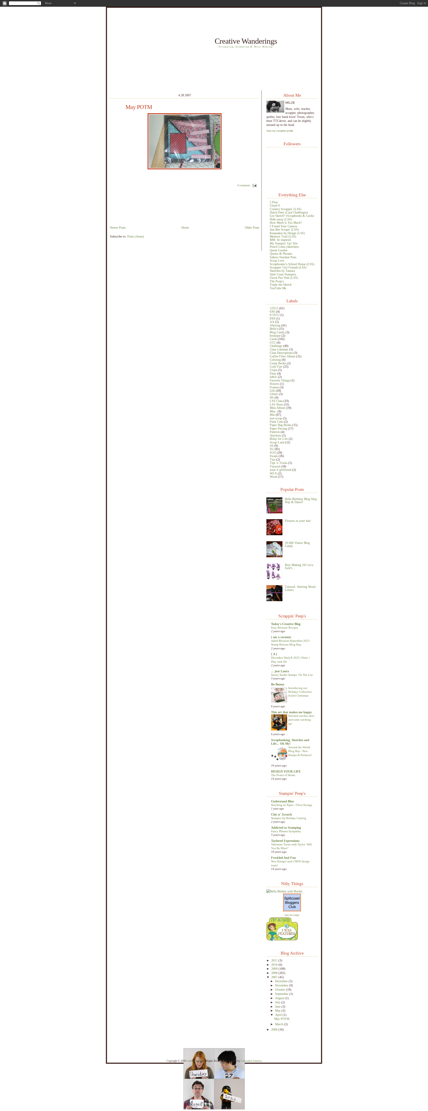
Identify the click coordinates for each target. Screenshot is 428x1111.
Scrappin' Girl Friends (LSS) (288, 267)
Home (185, 227)
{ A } (274, 654)
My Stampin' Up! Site (284, 243)
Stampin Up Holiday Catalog (288, 818)
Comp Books (278, 363)
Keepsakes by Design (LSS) (287, 233)
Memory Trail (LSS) (283, 236)
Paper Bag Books (280, 425)
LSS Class (276, 401)
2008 (274, 973)
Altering (275, 325)
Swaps (274, 456)
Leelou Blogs (194, 1060)
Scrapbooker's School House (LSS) (292, 264)
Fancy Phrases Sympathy (286, 831)
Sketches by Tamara (282, 271)
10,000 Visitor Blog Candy (297, 544)
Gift (272, 390)
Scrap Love (277, 260)
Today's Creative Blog (285, 624)
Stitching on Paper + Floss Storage (291, 805)
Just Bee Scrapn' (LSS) (284, 229)
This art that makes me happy (291, 712)
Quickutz (275, 435)
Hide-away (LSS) (281, 219)
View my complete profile (279, 130)
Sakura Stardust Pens (283, 257)
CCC (273, 342)
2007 (274, 977)
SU (272, 449)
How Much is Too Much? (286, 222)
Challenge (276, 346)
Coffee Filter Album (282, 356)
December (282, 981)
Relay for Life (279, 439)
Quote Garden (278, 250)
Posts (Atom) (135, 236)
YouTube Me (278, 288)
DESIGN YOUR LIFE (286, 771)
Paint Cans (276, 421)
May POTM (139, 107)
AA (272, 322)
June (278, 1006)
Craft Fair (276, 366)
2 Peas (274, 202)
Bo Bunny (277, 684)
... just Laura (280, 671)
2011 (274, 960)
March (279, 1024)
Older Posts (252, 227)
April (279, 1015)
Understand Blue (282, 801)
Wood (273, 476)
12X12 (274, 308)
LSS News (276, 404)
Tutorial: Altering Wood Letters (300, 588)
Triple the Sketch (281, 284)
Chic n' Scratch (281, 814)
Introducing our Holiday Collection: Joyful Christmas (300, 691)
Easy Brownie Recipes (284, 627)
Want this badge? (292, 915)
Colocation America (251, 1060)
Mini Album (277, 408)
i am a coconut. (281, 637)
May (278, 1010)
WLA (273, 473)
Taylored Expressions (285, 840)
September (282, 994)
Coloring (275, 359)
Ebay (273, 373)
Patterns (275, 432)
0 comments (243, 185)
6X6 (272, 311)
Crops (273, 370)
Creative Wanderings (246, 41)
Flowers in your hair (298, 521)
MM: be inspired (280, 240)
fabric (273, 377)
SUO (273, 452)
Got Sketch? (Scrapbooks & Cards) (292, 215)
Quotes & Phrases (281, 253)
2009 (274, 968)
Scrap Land (277, 442)
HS (272, 397)
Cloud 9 (275, 205)
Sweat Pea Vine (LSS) (284, 277)
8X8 (272, 318)
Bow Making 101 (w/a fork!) (299, 566)
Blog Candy (277, 332)
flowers (274, 383)
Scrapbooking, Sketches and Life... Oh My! (290, 741)
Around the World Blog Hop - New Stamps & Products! (300, 751)
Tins (272, 459)
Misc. (273, 411)
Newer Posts (118, 227)
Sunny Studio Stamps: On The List (292, 674)
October (280, 989)
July (278, 1002)
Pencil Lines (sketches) (284, 246)
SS (271, 445)
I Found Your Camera (283, 226)
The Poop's (277, 281)
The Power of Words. (283, 775)
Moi (272, 414)
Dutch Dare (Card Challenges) (289, 212)
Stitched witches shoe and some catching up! (301, 719)
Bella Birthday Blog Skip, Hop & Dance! (301, 500)
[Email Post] (254, 185)
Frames (274, 387)
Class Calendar (279, 349)
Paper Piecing (278, 428)
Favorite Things (280, 380)
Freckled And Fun (283, 857)
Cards (273, 339)
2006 (274, 1029)
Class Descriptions (281, 353)
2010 (274, 964)
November (282, 985)
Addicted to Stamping (286, 827)
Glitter (274, 394)
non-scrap (276, 418)
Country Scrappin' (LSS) (285, 209)
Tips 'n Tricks (278, 463)
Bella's (274, 328)
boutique (275, 335)
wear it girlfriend (280, 469)
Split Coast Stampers (283, 274)
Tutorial (275, 466)
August (280, 998)
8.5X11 (274, 315)
